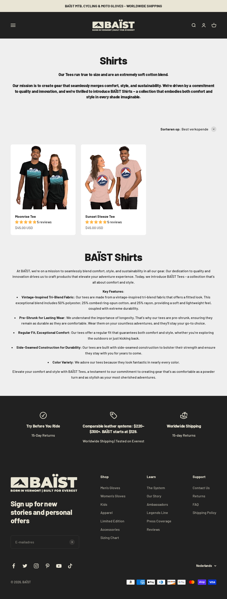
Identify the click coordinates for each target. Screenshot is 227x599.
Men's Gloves (110, 488)
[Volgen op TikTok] (70, 566)
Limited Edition (112, 521)
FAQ (196, 504)
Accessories (110, 529)
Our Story (154, 496)
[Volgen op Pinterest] (48, 566)
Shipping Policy (204, 512)
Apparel (106, 512)
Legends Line (157, 512)
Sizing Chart (109, 537)
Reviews (153, 529)
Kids (103, 504)
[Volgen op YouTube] (59, 566)
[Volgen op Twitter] (25, 566)
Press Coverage (159, 521)
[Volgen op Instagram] (36, 566)
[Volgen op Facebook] (14, 566)
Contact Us (201, 488)
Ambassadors (157, 504)
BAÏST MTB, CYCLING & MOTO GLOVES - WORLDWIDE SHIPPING (113, 6)
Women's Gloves (112, 496)
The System (156, 488)
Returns (199, 496)
